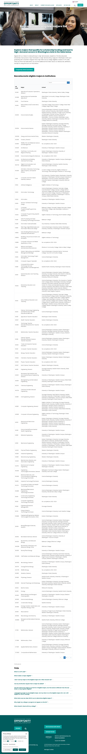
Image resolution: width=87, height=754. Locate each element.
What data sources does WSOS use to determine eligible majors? (33, 698)
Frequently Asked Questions (24, 69)
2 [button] (66, 657)
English (76, 1)
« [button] (60, 657)
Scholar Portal (50, 732)
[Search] (68, 83)
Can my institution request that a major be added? (29, 683)
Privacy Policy (51, 745)
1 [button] (64, 657)
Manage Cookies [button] (49, 749)
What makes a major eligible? (22, 676)
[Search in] (71, 83)
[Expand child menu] (31, 5)
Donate (80, 5)
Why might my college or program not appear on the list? (31, 702)
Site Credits (57, 745)
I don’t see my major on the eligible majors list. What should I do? (33, 679)
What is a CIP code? (20, 671)
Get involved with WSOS (53, 727)
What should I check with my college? (25, 706)
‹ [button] (62, 657)
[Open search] (74, 5)
